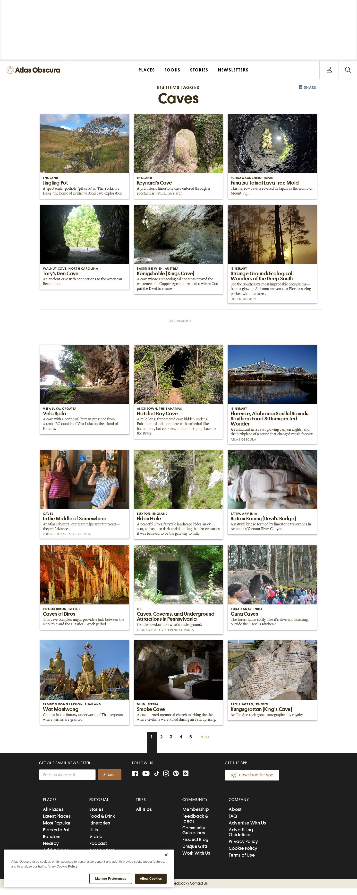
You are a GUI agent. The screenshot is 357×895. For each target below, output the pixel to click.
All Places (53, 809)
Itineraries (99, 823)
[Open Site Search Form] (348, 70)
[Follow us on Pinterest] (176, 774)
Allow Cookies (151, 878)
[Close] (166, 855)
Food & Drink (102, 816)
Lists (93, 829)
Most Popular (56, 823)
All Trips (144, 809)
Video (95, 836)
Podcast (98, 843)
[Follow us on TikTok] (156, 774)
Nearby (51, 843)
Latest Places (57, 816)
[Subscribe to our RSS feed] (185, 774)
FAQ (233, 816)
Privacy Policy (243, 841)
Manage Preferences (110, 878)
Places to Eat (56, 829)
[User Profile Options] (329, 70)
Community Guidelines (193, 830)
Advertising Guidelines (241, 832)
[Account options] (329, 70)
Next (205, 737)
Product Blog (195, 839)
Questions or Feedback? (178, 883)
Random (51, 836)
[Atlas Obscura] (34, 70)
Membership (195, 809)
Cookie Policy (243, 848)
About (235, 809)
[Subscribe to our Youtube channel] (146, 774)
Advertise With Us (247, 823)
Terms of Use (242, 855)
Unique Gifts (195, 846)
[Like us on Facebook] (135, 774)
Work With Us (196, 853)
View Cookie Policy (62, 866)
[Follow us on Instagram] (166, 774)
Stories (96, 809)
